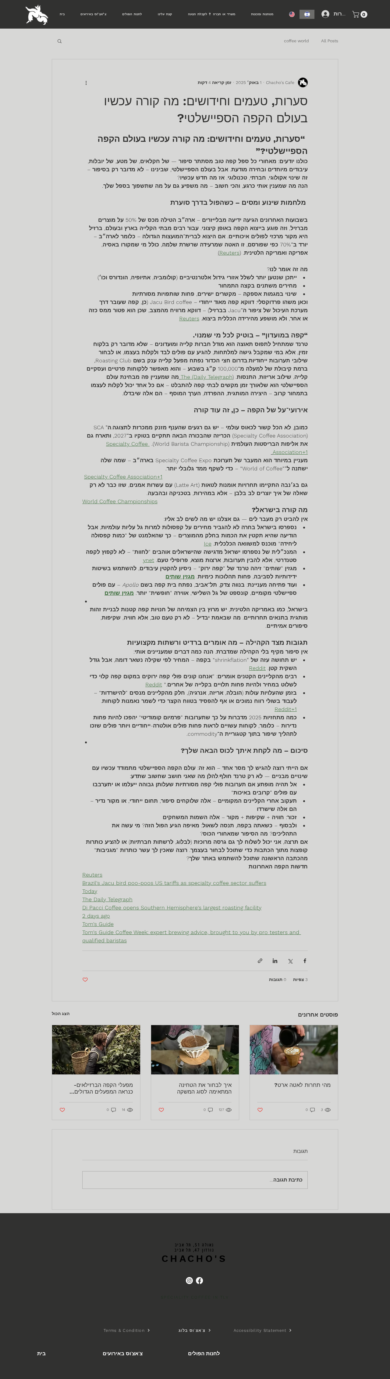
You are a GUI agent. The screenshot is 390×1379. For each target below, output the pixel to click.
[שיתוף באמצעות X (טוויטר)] (290, 961)
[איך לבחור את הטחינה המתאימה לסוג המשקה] (195, 1049)
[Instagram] (189, 1280)
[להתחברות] (324, 14)
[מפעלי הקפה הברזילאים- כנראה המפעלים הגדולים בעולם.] (96, 1049)
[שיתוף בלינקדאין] (275, 961)
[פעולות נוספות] (86, 82)
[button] (360, 14)
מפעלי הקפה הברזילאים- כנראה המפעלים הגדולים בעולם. (103, 1088)
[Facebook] (199, 1280)
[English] (292, 14)
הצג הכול (60, 1013)
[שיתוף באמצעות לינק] (260, 961)
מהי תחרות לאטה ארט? (302, 1085)
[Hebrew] (307, 14)
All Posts (329, 40)
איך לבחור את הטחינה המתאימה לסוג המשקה (204, 1088)
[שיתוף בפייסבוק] (305, 961)
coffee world (296, 40)
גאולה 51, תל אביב (194, 1245)
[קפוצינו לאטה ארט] (294, 1049)
